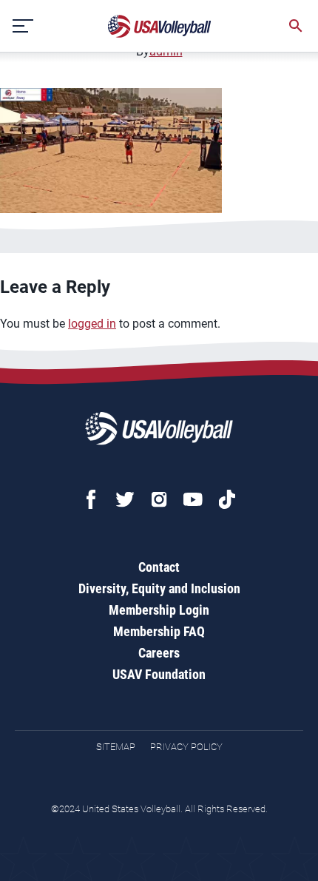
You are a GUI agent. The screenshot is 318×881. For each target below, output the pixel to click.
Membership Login (159, 610)
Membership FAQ (159, 631)
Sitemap (115, 746)
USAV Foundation (159, 674)
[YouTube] (193, 499)
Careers (159, 653)
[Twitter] (125, 499)
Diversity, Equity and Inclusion (159, 588)
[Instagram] (159, 499)
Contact (159, 567)
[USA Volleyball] (160, 26)
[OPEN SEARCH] (296, 26)
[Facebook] (91, 499)
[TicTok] (227, 499)
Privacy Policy (186, 746)
